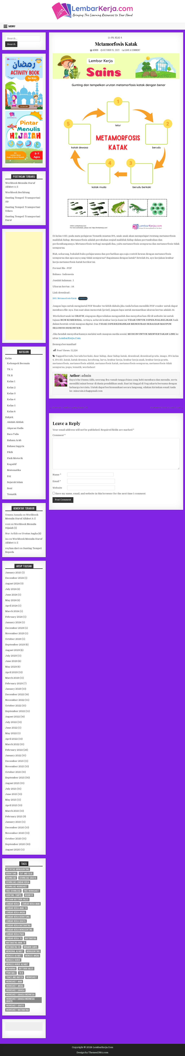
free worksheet (31, 891)
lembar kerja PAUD (15, 934)
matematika (30, 938)
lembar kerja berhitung (18, 916)
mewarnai (11, 968)
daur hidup (100, 356)
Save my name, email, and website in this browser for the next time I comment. (100, 493)
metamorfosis (61, 363)
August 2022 (12, 716)
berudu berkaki (83, 356)
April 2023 (11, 672)
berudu (69, 356)
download (133, 356)
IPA (112, 37)
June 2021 (11, 794)
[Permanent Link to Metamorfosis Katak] (116, 142)
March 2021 (12, 811)
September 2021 (15, 777)
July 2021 (10, 788)
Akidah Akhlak (15, 422)
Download (83, 298)
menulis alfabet (14, 955)
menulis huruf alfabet (17, 964)
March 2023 (12, 678)
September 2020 (15, 844)
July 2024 (11, 589)
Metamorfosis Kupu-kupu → (166, 407)
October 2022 (13, 705)
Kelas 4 (118, 37)
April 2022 (11, 739)
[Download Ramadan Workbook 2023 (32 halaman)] (24, 108)
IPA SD (59, 359)
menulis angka (32, 955)
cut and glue (26, 873)
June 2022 (11, 727)
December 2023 (14, 628)
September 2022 (15, 711)
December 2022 (14, 694)
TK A (10, 369)
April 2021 (11, 805)
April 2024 (11, 605)
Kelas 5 (11, 405)
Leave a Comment (132, 49)
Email (57, 481)
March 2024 (12, 611)
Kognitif (11, 464)
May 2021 (10, 799)
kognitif (29, 895)
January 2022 (13, 755)
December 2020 (14, 827)
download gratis (149, 356)
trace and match (14, 977)
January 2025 (13, 572)
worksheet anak (14, 981)
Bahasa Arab (14, 440)
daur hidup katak (117, 356)
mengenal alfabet (14, 951)
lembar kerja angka (15, 912)
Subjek (9, 417)
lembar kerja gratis (156, 359)
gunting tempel (14, 895)
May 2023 (11, 666)
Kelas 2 (11, 387)
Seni (9, 488)
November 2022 (14, 700)
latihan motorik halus (17, 899)
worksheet (89, 367)
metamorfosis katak (106, 363)
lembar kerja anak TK (16, 908)
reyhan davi (12, 548)
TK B (10, 375)
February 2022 (14, 750)
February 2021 (13, 816)
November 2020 (15, 833)
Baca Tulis (13, 434)
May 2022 (11, 733)
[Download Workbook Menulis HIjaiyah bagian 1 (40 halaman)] (24, 162)
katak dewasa (79, 359)
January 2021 (13, 822)
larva (103, 359)
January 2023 (13, 688)
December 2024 (14, 578)
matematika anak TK (15, 942)
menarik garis (30, 947)
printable (11, 973)
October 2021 (13, 772)
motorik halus (26, 968)
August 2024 (12, 583)
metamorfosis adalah (82, 363)
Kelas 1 (11, 381)
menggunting (33, 951)
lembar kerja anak (133, 359)
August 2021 (12, 783)
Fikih (10, 452)
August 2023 (12, 650)
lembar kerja (114, 359)
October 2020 (13, 838)
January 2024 (13, 622)
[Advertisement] (24, 286)
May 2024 (11, 600)
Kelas (8, 358)
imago (163, 356)
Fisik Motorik (15, 458)
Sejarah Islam (15, 482)
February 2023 (14, 683)
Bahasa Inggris (15, 446)
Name (57, 474)
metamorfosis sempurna (133, 363)
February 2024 (14, 616)
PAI (9, 476)
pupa (69, 367)
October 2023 (13, 639)
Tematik (11, 494)
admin (95, 49)
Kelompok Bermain (18, 363)
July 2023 (11, 655)
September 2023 (15, 644)
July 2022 (11, 722)
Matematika (14, 470)
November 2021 (14, 766)
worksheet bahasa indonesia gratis (20, 1000)
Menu (11, 26)
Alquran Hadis (15, 428)
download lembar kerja (17, 882)
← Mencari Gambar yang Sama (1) (68, 407)
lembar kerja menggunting (19, 929)
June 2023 (11, 661)
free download (13, 891)
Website (57, 487)
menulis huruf (13, 960)
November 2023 (14, 633)
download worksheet (16, 886)
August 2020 (12, 849)
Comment (59, 435)
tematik (77, 367)
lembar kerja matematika (18, 925)
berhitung (11, 873)
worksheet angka (14, 986)
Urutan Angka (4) (31, 533)
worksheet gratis (15, 1005)
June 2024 (11, 594)
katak (67, 359)
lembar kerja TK (14, 938)
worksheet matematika (17, 1010)
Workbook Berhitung (17, 192)
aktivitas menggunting (17, 869)
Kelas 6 (11, 411)
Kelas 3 (11, 393)
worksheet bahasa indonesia (20, 994)
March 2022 (12, 744)
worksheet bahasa (15, 990)
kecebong (93, 359)
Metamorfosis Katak (116, 44)
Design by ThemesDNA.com (92, 1052)
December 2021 (14, 761)
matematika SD (13, 947)
